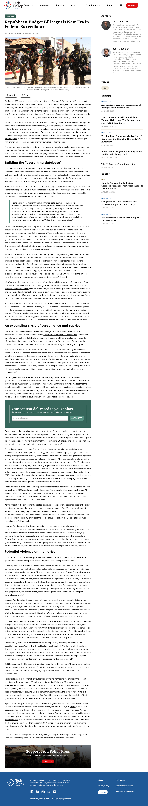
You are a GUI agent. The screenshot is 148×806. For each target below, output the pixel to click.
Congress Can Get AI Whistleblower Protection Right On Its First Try (119, 203)
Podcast (60, 5)
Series (73, 5)
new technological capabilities (49, 178)
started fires (62, 716)
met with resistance (50, 710)
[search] (121, 5)
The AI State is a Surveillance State (119, 164)
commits (49, 168)
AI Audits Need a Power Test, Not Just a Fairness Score (121, 219)
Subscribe (76, 418)
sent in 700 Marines (44, 723)
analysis (22, 114)
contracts (34, 193)
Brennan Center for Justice (16, 288)
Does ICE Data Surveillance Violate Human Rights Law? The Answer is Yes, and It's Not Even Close (120, 120)
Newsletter (45, 5)
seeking (24, 196)
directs (80, 236)
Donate (132, 5)
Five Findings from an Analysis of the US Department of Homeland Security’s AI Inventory (121, 139)
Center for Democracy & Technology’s (60, 335)
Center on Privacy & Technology (53, 186)
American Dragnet (76, 490)
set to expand (11, 138)
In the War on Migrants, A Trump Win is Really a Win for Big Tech (121, 153)
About (110, 5)
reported (28, 101)
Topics (27, 5)
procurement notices (51, 193)
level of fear (23, 349)
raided (73, 706)
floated (80, 723)
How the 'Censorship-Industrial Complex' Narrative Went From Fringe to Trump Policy (122, 186)
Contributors (91, 5)
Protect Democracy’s (41, 254)
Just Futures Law (56, 303)
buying (21, 226)
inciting (81, 713)
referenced (70, 472)
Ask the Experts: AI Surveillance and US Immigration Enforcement (121, 106)
